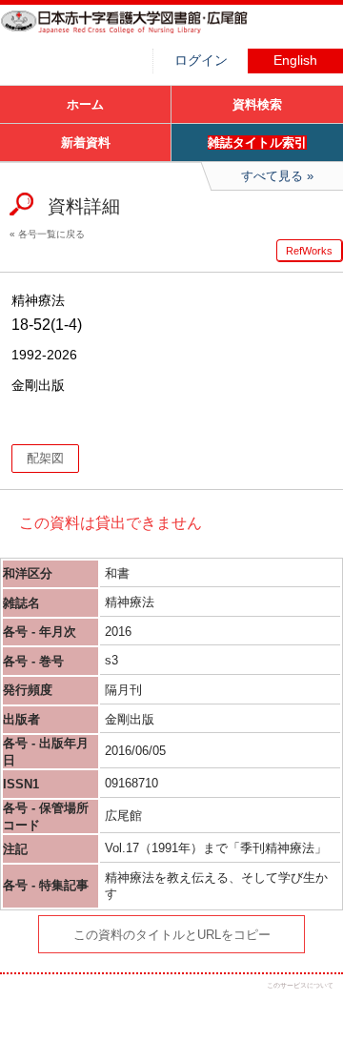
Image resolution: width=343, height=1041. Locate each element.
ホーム (85, 104)
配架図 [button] (45, 458)
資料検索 (257, 104)
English (295, 60)
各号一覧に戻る (51, 234)
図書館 (143, 33)
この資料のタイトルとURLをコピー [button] (172, 935)
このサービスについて (300, 985)
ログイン (201, 60)
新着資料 (86, 142)
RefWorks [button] (309, 250)
